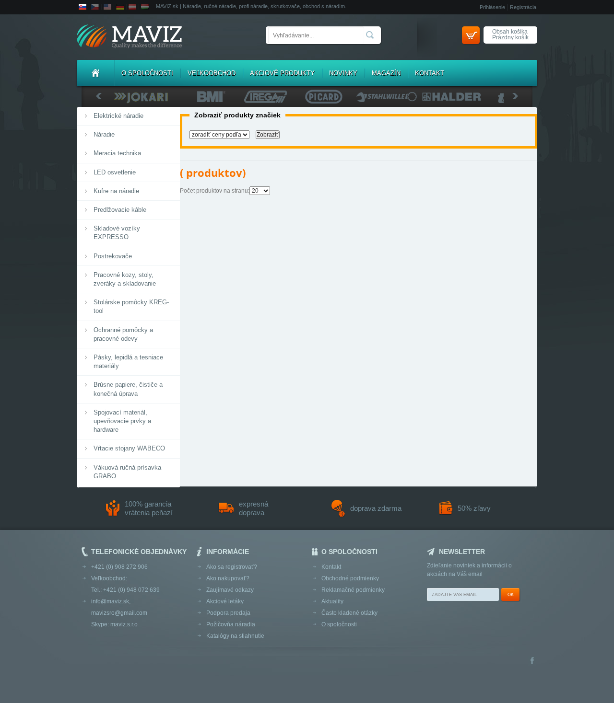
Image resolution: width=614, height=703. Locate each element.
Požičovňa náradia (230, 624)
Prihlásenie (492, 7)
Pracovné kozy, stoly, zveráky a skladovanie (125, 279)
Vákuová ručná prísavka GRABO (127, 472)
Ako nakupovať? (227, 578)
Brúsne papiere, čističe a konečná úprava (128, 389)
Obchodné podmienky (350, 578)
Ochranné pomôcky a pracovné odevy (123, 334)
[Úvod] (95, 73)
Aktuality (332, 601)
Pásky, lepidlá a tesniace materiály (128, 361)
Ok (511, 594)
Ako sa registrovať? (231, 567)
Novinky (343, 73)
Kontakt (429, 73)
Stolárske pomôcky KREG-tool (131, 306)
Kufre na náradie (116, 191)
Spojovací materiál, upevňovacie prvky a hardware (122, 421)
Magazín (386, 73)
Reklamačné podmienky (353, 590)
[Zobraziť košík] (471, 35)
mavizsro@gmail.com (119, 613)
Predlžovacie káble (120, 209)
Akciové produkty (282, 73)
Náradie (104, 134)
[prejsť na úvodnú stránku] (129, 37)
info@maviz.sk (110, 601)
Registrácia (523, 7)
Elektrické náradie (118, 115)
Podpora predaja (228, 613)
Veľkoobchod (212, 73)
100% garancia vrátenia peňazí (149, 508)
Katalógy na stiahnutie (235, 636)
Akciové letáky (225, 601)
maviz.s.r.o (124, 624)
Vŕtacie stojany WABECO (129, 448)
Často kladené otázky (349, 613)
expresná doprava (253, 508)
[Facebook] (532, 661)
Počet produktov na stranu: (214, 190)
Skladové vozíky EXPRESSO (117, 233)
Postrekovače (113, 256)
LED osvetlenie (115, 172)
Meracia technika (117, 153)
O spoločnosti (147, 73)
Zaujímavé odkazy (230, 590)
